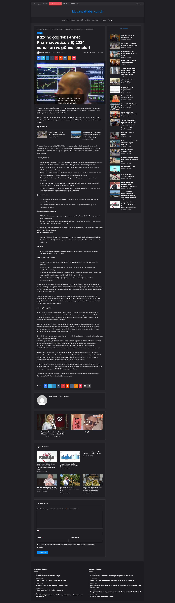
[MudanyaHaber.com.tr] (87, 11)
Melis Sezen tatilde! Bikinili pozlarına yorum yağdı (76, 4)
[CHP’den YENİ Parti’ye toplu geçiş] (115, 81)
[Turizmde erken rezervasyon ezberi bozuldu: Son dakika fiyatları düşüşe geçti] (76, 134)
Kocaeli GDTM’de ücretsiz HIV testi (127, 97)
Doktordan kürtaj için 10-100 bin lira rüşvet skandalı (129, 143)
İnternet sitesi (75, 537)
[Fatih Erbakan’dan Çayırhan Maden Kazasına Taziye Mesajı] (115, 185)
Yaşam (103, 20)
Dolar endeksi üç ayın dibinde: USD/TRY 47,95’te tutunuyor (93, 453)
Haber (73, 20)
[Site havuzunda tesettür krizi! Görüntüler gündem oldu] (115, 160)
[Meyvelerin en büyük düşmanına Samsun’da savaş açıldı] (70, 480)
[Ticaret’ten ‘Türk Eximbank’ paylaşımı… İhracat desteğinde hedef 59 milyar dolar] (47, 456)
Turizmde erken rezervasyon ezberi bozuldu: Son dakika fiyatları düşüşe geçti (92, 134)
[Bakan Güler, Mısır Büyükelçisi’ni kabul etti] (115, 114)
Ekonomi (80, 20)
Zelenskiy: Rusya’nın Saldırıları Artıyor (128, 36)
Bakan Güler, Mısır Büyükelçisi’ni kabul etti (129, 113)
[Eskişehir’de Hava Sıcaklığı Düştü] (115, 152)
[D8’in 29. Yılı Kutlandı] (115, 169)
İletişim (110, 20)
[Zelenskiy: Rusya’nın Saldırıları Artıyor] (115, 37)
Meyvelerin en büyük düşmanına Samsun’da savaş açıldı (69, 489)
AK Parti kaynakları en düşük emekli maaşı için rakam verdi (47, 488)
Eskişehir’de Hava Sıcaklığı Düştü (127, 150)
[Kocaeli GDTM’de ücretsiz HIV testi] (115, 98)
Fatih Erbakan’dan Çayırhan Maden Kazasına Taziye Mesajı (129, 184)
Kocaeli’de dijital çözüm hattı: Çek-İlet (129, 105)
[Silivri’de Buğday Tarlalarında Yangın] (115, 177)
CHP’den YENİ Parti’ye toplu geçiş (128, 80)
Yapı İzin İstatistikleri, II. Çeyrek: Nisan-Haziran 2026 (69, 465)
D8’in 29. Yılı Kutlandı (128, 166)
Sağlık (87, 20)
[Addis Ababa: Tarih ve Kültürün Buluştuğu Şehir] (42, 134)
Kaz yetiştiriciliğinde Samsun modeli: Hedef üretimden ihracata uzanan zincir (92, 489)
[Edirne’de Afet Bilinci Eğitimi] (115, 135)
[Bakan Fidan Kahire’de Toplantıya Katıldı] (115, 62)
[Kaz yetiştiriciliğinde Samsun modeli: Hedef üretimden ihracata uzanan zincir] (93, 480)
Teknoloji (95, 20)
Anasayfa (65, 20)
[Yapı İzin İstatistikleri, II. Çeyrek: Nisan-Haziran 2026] (70, 456)
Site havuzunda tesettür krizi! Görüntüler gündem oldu (129, 159)
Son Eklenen (124, 28)
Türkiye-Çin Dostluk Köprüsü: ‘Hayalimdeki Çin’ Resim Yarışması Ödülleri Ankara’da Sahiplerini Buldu (128, 124)
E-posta (39, 537)
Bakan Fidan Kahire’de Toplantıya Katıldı (128, 61)
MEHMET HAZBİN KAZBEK (47, 52)
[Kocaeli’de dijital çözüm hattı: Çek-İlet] (115, 106)
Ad (38, 531)
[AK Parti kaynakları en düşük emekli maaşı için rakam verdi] (47, 480)
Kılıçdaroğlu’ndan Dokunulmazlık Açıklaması (127, 89)
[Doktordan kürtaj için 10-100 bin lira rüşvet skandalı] (115, 143)
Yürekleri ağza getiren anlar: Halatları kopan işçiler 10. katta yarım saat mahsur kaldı (128, 71)
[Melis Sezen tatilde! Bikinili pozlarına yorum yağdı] (115, 54)
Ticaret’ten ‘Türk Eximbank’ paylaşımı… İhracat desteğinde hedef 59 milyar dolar (46, 466)
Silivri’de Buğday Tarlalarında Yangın (128, 175)
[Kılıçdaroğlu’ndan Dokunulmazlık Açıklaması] (115, 89)
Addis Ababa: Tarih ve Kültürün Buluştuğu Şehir (129, 44)
